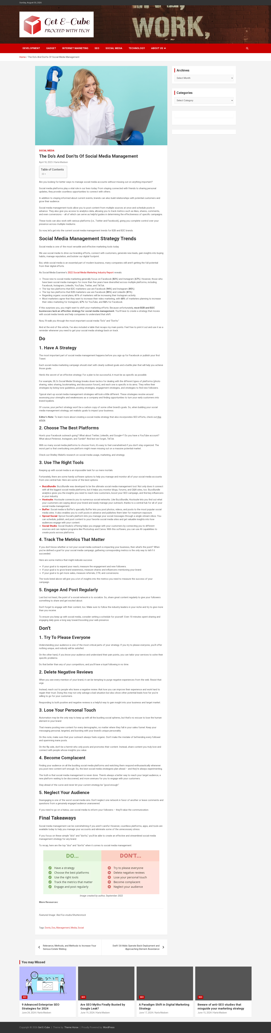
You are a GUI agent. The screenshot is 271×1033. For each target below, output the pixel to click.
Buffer (45, 509)
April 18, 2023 (46, 162)
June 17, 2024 (146, 1012)
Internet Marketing (75, 48)
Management (63, 927)
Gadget (51, 48)
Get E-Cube (44, 1027)
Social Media (114, 48)
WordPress (108, 1027)
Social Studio (49, 525)
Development (31, 48)
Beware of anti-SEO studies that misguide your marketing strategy (221, 1006)
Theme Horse (71, 1027)
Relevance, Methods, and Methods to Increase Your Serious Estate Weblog (69, 947)
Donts (48, 927)
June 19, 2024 (87, 1012)
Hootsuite (47, 499)
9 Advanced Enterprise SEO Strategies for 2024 (40, 1006)
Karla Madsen (61, 162)
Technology (137, 48)
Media (74, 927)
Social (81, 927)
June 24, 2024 (29, 1012)
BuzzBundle (49, 486)
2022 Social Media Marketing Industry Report (91, 272)
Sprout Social (49, 516)
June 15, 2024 (205, 1012)
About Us (157, 48)
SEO (97, 48)
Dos (53, 927)
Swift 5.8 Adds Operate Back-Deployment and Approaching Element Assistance (136, 947)
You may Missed (33, 962)
